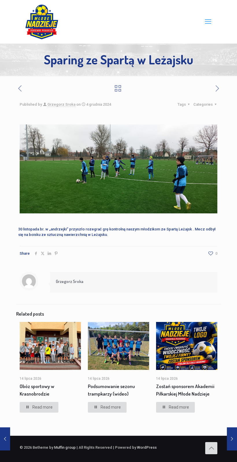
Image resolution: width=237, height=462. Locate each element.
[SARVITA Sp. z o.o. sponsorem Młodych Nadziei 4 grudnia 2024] (5, 438)
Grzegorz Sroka (61, 104)
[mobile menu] (208, 22)
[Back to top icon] (211, 448)
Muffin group (65, 447)
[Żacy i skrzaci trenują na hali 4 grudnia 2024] (232, 438)
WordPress (147, 447)
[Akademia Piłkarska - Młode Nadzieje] (41, 21)
